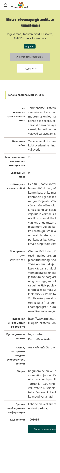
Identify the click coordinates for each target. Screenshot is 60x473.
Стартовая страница (19, 5)
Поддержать (30, 68)
